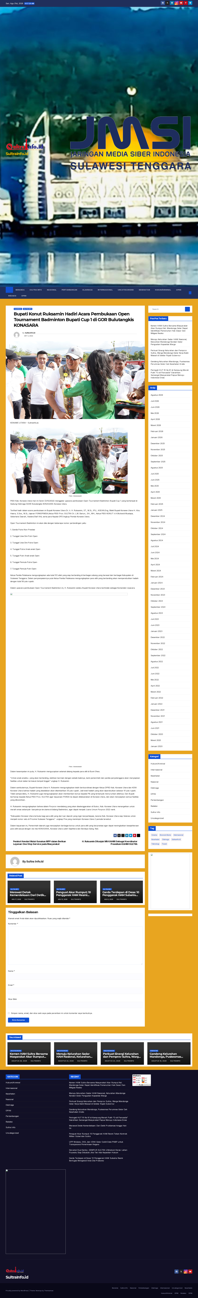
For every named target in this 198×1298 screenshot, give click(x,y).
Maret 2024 (156, 571)
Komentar (13, 924)
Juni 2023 (155, 625)
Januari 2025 (156, 510)
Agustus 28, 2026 (20, 1061)
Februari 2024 (157, 577)
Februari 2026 (157, 431)
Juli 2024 (155, 546)
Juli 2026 (155, 401)
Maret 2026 (156, 425)
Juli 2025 (155, 474)
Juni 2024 (155, 552)
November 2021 (158, 716)
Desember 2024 (158, 516)
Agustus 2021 (157, 722)
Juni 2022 (155, 673)
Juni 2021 (155, 728)
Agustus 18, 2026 (159, 1061)
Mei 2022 (155, 680)
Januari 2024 (157, 583)
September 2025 (158, 461)
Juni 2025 (155, 480)
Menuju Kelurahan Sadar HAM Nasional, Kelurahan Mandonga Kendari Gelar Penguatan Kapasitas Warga (169, 342)
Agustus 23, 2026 (113, 1061)
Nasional (52, 290)
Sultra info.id (30, 333)
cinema (154, 835)
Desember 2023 (158, 589)
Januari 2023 (156, 631)
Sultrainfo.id (176, 839)
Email (11, 985)
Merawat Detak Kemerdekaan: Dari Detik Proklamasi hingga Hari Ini (27, 895)
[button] (186, 293)
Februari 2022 (157, 698)
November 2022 (158, 643)
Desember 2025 (158, 443)
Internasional (105, 290)
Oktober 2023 (157, 601)
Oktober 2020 (157, 734)
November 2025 (158, 449)
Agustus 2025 (157, 468)
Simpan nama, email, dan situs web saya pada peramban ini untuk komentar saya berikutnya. (51, 1013)
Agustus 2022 (157, 661)
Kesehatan (144, 290)
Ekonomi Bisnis (165, 835)
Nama (11, 971)
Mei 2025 (155, 486)
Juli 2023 (155, 619)
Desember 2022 (158, 637)
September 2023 (158, 607)
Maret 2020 (156, 740)
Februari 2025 (157, 504)
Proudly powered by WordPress (17, 1290)
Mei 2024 (155, 558)
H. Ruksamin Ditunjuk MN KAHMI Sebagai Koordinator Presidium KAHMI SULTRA (109, 842)
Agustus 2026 (157, 395)
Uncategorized (126, 290)
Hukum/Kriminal (163, 290)
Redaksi (12, 296)
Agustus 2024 (157, 540)
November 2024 (158, 522)
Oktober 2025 (157, 455)
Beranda (20, 290)
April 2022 (155, 686)
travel (164, 844)
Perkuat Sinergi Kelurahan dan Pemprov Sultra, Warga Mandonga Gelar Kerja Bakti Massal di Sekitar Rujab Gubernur (169, 353)
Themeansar (48, 1290)
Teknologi (155, 844)
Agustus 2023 (157, 613)
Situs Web (12, 999)
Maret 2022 (156, 692)
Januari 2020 (156, 746)
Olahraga (87, 290)
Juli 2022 (155, 667)
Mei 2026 (155, 413)
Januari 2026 (156, 437)
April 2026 (155, 419)
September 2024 (158, 534)
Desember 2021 (158, 710)
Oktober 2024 (157, 528)
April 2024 (155, 564)
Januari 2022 (156, 704)
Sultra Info (36, 290)
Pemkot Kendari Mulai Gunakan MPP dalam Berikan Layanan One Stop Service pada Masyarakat (39, 842)
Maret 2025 (156, 498)
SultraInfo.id (17, 153)
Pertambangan (69, 290)
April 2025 (155, 492)
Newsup (39, 1290)
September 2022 (158, 655)
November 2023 (158, 595)
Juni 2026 (155, 407)
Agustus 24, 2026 (66, 1061)
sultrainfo (30, 899)
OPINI (178, 290)
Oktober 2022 (157, 649)
